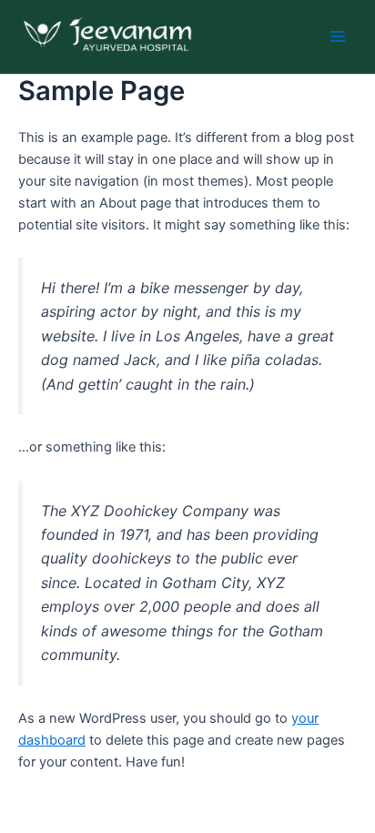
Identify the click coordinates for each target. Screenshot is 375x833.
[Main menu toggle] (338, 36)
